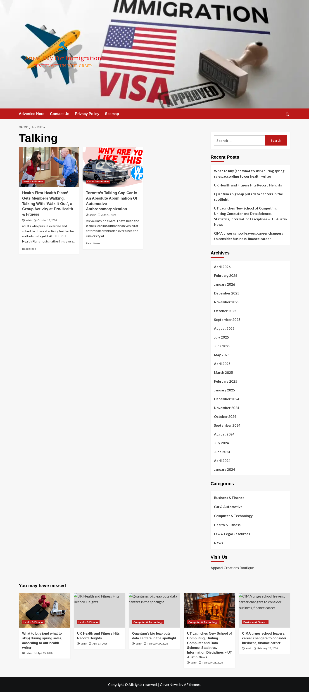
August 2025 (224, 328)
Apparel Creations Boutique (232, 567)
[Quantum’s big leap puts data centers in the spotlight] (154, 610)
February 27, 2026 (157, 643)
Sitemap (112, 114)
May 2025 (222, 355)
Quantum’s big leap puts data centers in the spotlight (248, 196)
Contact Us (59, 114)
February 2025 (225, 381)
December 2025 (226, 293)
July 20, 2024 (108, 215)
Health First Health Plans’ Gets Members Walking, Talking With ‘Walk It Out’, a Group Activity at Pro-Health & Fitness (47, 204)
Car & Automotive (98, 181)
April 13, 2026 (100, 643)
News (218, 543)
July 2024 (221, 443)
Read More (29, 248)
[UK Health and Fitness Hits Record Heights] (99, 610)
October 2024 (225, 416)
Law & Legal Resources (232, 534)
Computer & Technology (233, 516)
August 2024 (224, 434)
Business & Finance (229, 498)
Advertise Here (31, 114)
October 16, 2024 (47, 220)
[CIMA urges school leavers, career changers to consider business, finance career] (264, 610)
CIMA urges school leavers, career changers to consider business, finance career (248, 236)
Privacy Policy (87, 114)
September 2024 (227, 425)
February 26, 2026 (212, 662)
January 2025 (224, 390)
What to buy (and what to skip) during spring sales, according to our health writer (249, 173)
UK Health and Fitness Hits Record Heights (248, 185)
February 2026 (225, 275)
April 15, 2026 (45, 653)
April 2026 (222, 267)
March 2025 (223, 372)
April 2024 (222, 461)
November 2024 (226, 408)
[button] (287, 114)
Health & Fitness (33, 181)
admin (29, 220)
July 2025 (221, 337)
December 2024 (226, 399)
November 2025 (226, 302)
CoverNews (169, 684)
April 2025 (222, 364)
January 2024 (224, 469)
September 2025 (227, 320)
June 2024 (222, 452)
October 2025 (225, 311)
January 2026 (224, 284)
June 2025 (222, 346)
